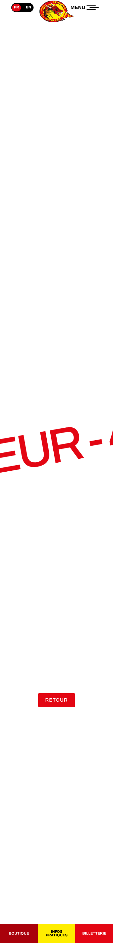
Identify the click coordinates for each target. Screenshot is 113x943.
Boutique (19, 933)
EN (28, 7)
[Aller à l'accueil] (57, 22)
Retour (56, 700)
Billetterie (94, 933)
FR (16, 7)
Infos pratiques (56, 933)
